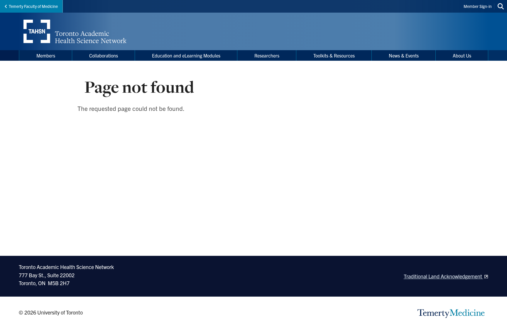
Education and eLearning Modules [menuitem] (186, 55)
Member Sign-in (478, 6)
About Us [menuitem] (462, 55)
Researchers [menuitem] (266, 55)
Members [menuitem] (45, 55)
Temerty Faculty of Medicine (33, 6)
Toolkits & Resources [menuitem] (334, 55)
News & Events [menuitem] (404, 55)
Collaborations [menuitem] (103, 55)
